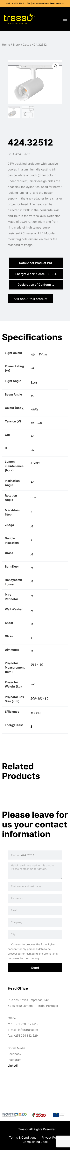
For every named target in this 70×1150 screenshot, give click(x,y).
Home (6, 44)
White (34, 409)
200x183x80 (39, 698)
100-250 (36, 423)
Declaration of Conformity (36, 284)
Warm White (39, 354)
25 (32, 368)
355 (33, 497)
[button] (65, 19)
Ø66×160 (37, 664)
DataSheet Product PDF (36, 263)
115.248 (36, 713)
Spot (34, 382)
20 (32, 450)
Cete (26, 44)
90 (32, 436)
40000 (35, 463)
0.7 (33, 684)
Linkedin (13, 1065)
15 (32, 396)
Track (16, 44)
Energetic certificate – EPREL (36, 274)
